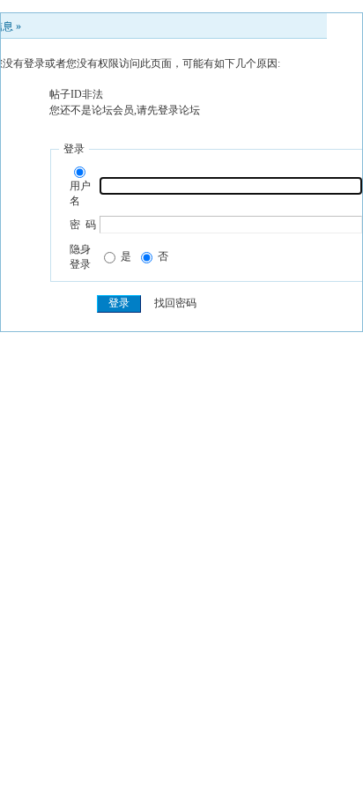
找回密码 (175, 303)
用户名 (80, 193)
